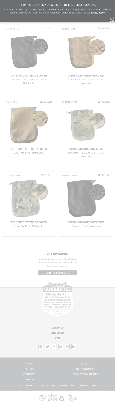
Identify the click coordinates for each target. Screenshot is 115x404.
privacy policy (98, 13)
